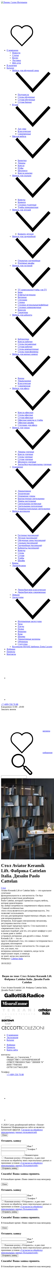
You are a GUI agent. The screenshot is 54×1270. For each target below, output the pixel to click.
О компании (12, 50)
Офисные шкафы (26, 422)
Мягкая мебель (19, 136)
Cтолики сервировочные (29, 307)
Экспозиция (12, 1037)
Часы (20, 624)
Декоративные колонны (29, 639)
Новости (16, 53)
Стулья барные (25, 102)
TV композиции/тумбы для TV (32, 289)
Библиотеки (23, 339)
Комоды (21, 199)
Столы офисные (25, 415)
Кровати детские (26, 234)
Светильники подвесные (29, 503)
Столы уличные (25, 457)
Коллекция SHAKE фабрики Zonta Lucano (32, 646)
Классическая (24, 383)
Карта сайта (12, 1050)
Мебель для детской (21, 210)
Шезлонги (22, 170)
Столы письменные (27, 344)
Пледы (21, 626)
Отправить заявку (9, 1168)
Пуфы (20, 168)
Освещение (17, 467)
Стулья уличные (25, 459)
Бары (20, 292)
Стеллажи (22, 300)
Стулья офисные (25, 417)
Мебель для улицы (21, 427)
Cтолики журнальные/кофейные (33, 305)
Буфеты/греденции (27, 295)
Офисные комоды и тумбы (30, 420)
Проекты (11, 651)
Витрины (22, 297)
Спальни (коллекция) (28, 543)
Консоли (22, 310)
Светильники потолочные (30, 506)
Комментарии (31, 1155)
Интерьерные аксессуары (30, 621)
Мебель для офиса (20, 388)
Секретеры (23, 312)
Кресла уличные (25, 454)
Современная (24, 386)
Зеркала (16, 595)
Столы (21, 553)
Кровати (22, 202)
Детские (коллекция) (27, 538)
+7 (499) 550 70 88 (9, 704)
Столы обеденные (26, 97)
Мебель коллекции (21, 511)
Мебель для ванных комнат (25, 354)
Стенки (21, 302)
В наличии (12, 65)
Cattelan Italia (17, 958)
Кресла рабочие (25, 341)
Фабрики (11, 649)
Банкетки (22, 160)
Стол (3, 888)
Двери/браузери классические (32, 589)
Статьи (15, 55)
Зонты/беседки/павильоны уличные (35, 464)
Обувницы (23, 641)
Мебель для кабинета (22, 315)
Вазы (20, 634)
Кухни (15, 104)
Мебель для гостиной (22, 265)
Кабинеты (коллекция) (28, 548)
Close (4, 1135)
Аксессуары (18, 597)
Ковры (15, 563)
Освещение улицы (26, 496)
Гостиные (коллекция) (28, 535)
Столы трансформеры (28, 351)
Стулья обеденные (26, 99)
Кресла (21, 165)
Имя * (30, 1146)
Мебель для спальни (21, 175)
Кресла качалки (25, 173)
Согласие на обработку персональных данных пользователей (22, 1131)
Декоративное (24, 491)
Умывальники (24, 381)
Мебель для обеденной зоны (25, 70)
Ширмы (21, 636)
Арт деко (22, 129)
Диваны (21, 163)
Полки (21, 629)
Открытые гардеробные (29, 260)
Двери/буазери (19, 565)
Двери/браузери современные (32, 592)
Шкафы (21, 560)
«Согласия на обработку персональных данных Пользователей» (22, 1164)
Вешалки (22, 631)
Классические (24, 131)
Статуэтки (23, 644)
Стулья (21, 555)
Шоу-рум (16, 63)
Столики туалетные (27, 205)
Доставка (16, 60)
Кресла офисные (25, 412)
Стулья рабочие (25, 346)
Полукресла (23, 94)
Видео (15, 58)
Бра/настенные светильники (31, 498)
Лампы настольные (27, 501)
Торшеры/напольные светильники (34, 508)
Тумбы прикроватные (28, 207)
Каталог (10, 68)
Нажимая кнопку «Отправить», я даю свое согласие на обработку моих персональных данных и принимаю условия (26, 1162)
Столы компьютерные (28, 349)
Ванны (21, 378)
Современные (24, 134)
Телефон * (32, 1149)
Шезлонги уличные (27, 462)
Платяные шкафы (26, 263)
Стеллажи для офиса (27, 425)
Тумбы (21, 558)
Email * (30, 1242)
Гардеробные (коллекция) (30, 545)
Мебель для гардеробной (24, 236)
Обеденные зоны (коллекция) (32, 540)
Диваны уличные (26, 452)
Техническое (24, 493)
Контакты (11, 654)
